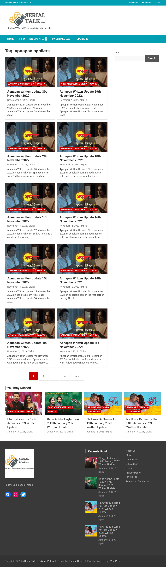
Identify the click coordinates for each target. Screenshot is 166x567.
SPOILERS (82, 38)
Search (118, 52)
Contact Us (132, 459)
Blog (128, 455)
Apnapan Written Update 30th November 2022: (27, 94)
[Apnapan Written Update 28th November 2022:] (30, 137)
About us (131, 450)
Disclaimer (131, 463)
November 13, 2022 (69, 286)
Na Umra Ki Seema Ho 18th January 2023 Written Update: (141, 423)
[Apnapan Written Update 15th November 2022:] (30, 259)
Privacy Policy (133, 472)
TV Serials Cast (62, 38)
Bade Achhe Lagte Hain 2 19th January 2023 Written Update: (63, 423)
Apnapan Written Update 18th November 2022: (80, 158)
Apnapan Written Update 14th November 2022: (80, 280)
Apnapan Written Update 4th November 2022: (27, 345)
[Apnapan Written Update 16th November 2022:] (82, 198)
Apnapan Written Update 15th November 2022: (27, 280)
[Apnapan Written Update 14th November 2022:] (82, 259)
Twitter (158, 2)
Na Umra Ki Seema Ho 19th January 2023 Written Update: (102, 423)
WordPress (115, 561)
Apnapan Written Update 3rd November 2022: (79, 345)
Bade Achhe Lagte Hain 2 (60, 407)
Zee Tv (30, 411)
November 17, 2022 (69, 164)
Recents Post (97, 451)
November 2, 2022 (69, 351)
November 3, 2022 (16, 351)
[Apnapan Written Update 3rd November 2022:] (82, 323)
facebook (133, 2)
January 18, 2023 (16, 431)
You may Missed (19, 388)
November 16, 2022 (17, 225)
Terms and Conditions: (138, 481)
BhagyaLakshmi (16, 411)
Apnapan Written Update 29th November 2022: (80, 94)
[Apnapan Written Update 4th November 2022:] (30, 323)
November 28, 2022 (69, 100)
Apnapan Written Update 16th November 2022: (80, 219)
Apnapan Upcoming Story (21, 84)
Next (77, 376)
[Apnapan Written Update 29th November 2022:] (82, 72)
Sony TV (41, 84)
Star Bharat (94, 411)
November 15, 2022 (69, 225)
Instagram (146, 2)
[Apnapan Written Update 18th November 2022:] (82, 137)
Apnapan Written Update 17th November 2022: (27, 219)
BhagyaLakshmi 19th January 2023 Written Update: (22, 423)
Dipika (32, 100)
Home (10, 38)
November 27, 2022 (17, 164)
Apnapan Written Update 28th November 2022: (27, 158)
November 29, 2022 (17, 100)
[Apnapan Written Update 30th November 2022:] (30, 72)
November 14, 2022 (17, 286)
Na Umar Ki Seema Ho (98, 407)
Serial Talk (30, 561)
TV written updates (31, 38)
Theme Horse (76, 561)
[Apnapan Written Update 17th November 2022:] (30, 198)
